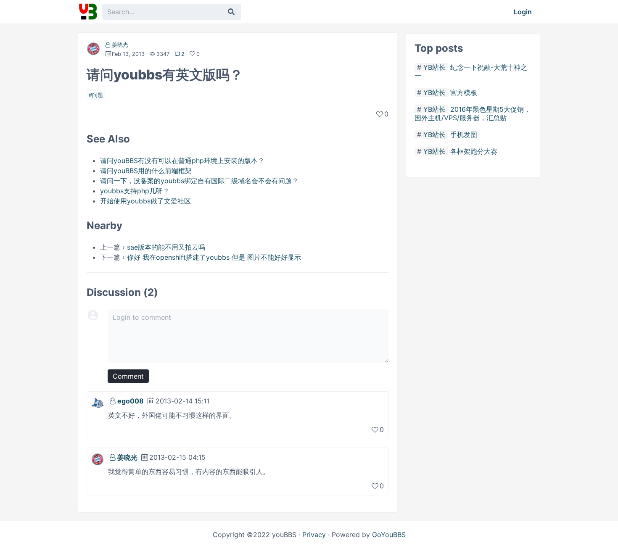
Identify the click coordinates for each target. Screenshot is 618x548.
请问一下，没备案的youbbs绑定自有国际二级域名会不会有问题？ (199, 181)
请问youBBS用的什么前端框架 (146, 170)
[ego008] (97, 402)
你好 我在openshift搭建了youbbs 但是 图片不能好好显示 (214, 257)
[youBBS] (88, 12)
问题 (97, 95)
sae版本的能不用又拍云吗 (166, 247)
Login (523, 12)
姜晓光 (120, 45)
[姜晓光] (93, 50)
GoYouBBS (389, 534)
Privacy (314, 534)
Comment (128, 376)
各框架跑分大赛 (473, 151)
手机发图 (463, 134)
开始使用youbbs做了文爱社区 (145, 201)
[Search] (231, 12)
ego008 (130, 401)
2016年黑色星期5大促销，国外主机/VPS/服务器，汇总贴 (473, 113)
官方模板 (463, 92)
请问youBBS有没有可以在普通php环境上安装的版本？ (182, 160)
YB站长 (434, 67)
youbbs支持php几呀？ (134, 191)
